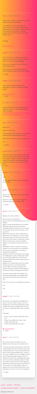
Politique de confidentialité (27, 388)
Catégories (9, 384)
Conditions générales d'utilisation (10, 388)
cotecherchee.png (9, 46)
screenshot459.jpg (9, 94)
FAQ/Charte (17, 384)
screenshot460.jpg (9, 328)
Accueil (3, 384)
